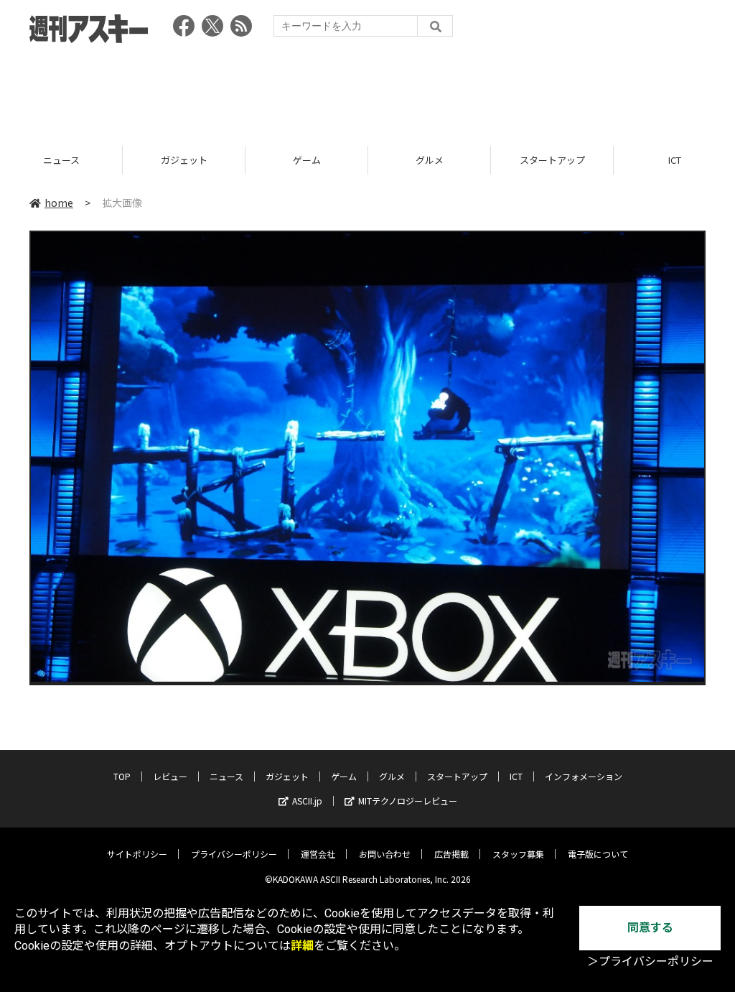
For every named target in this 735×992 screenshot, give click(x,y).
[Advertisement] (367, 89)
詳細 (302, 945)
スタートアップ (429, 160)
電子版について (598, 854)
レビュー (170, 776)
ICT (552, 160)
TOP (122, 776)
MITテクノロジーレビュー (407, 800)
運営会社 (318, 854)
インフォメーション (583, 776)
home (59, 202)
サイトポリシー (137, 854)
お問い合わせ (385, 854)
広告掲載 (451, 854)
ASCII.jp (307, 800)
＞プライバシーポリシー (650, 961)
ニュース (226, 776)
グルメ (307, 160)
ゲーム (184, 160)
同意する (650, 928)
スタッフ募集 (518, 854)
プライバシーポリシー (234, 854)
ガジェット (61, 160)
